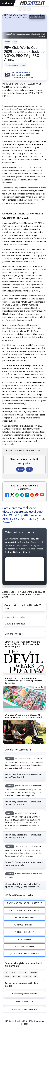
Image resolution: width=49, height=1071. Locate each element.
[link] (24, 656)
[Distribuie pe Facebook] (7, 495)
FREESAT (13, 972)
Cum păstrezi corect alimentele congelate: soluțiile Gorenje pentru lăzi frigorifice (23, 680)
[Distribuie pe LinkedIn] (27, 495)
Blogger (24, 1023)
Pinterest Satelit (24, 946)
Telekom (16, 976)
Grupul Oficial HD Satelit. (19, 552)
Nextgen (33, 972)
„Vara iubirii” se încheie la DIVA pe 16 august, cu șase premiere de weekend (23, 716)
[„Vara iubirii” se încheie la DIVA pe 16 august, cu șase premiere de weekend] (24, 732)
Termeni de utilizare (24, 1001)
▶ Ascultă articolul (37, 17)
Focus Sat (23, 972)
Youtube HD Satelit (25, 924)
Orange (7, 976)
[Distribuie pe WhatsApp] (17, 495)
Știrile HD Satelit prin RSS (24, 953)
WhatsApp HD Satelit (25, 917)
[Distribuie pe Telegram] (22, 495)
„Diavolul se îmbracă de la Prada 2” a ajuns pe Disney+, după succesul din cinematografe (22, 644)
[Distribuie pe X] (12, 495)
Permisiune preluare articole (24, 994)
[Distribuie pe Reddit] (32, 495)
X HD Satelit (24, 939)
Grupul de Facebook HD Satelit (24, 910)
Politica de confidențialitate (24, 1009)
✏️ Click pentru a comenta (15, 65)
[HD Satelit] (32, 3)
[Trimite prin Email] (42, 495)
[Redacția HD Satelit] (7, 74)
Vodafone (27, 976)
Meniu (7, 3)
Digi (5, 972)
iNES (35, 976)
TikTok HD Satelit (25, 932)
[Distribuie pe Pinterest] (37, 495)
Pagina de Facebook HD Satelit (24, 903)
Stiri (15, 42)
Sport (7, 42)
